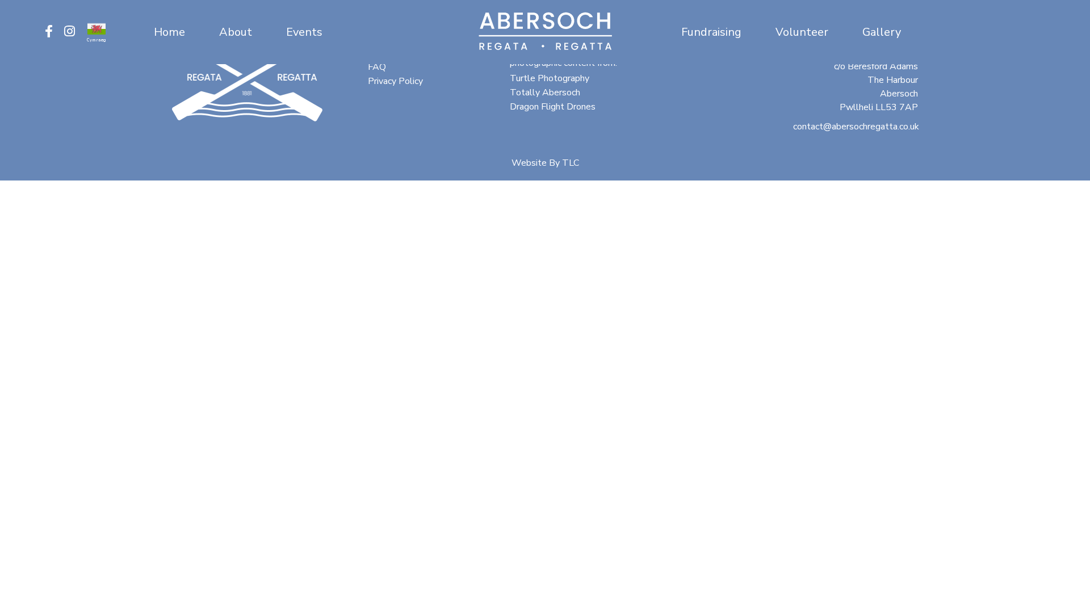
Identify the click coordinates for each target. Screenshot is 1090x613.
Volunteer (801, 32)
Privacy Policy (395, 81)
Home (169, 32)
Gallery (881, 32)
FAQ (377, 67)
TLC (570, 163)
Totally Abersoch (545, 92)
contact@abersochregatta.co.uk (856, 126)
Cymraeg (96, 40)
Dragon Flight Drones (553, 106)
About (235, 32)
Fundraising (711, 32)
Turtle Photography (549, 78)
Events (304, 32)
